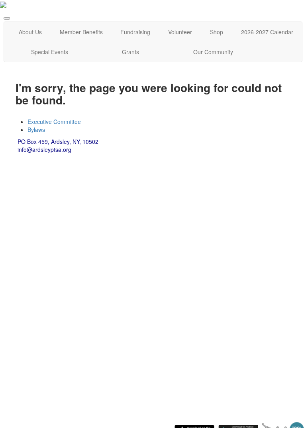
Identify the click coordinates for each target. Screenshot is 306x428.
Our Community (213, 52)
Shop (216, 32)
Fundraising (135, 32)
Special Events (49, 52)
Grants (130, 52)
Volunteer (180, 32)
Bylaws (36, 130)
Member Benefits (81, 32)
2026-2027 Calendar (267, 32)
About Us (30, 32)
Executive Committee (54, 122)
